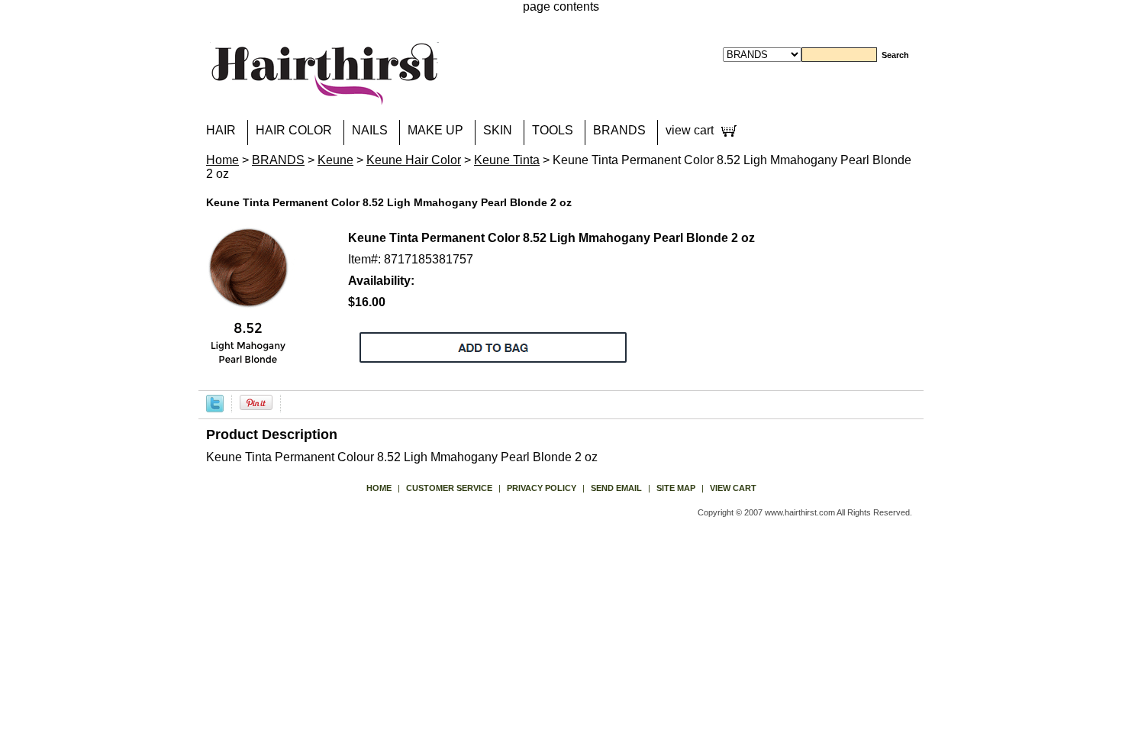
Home (222, 159)
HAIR (221, 130)
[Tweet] (215, 402)
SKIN (497, 130)
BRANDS (619, 130)
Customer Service (449, 488)
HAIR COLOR (294, 130)
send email (616, 488)
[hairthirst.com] (324, 95)
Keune (335, 159)
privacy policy (541, 488)
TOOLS (552, 130)
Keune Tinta (507, 159)
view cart (690, 130)
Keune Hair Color (413, 159)
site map (675, 488)
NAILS (370, 130)
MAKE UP (435, 130)
